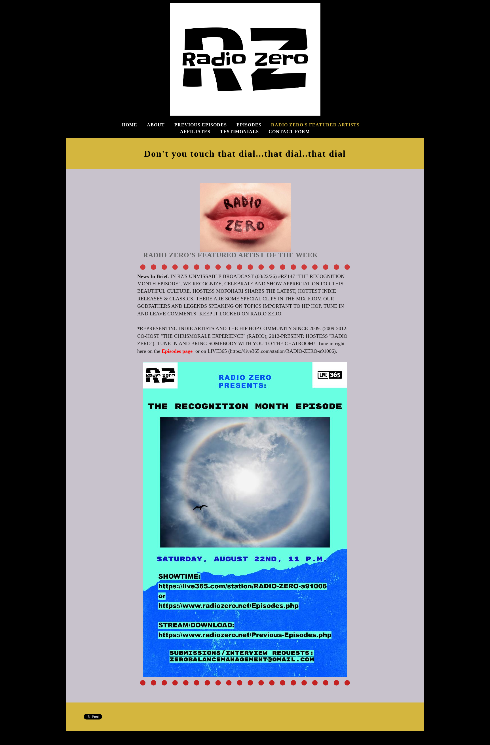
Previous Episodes (200, 124)
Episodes (248, 124)
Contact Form (289, 131)
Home (129, 124)
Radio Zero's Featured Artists (315, 124)
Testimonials (239, 131)
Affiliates (195, 131)
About (156, 124)
